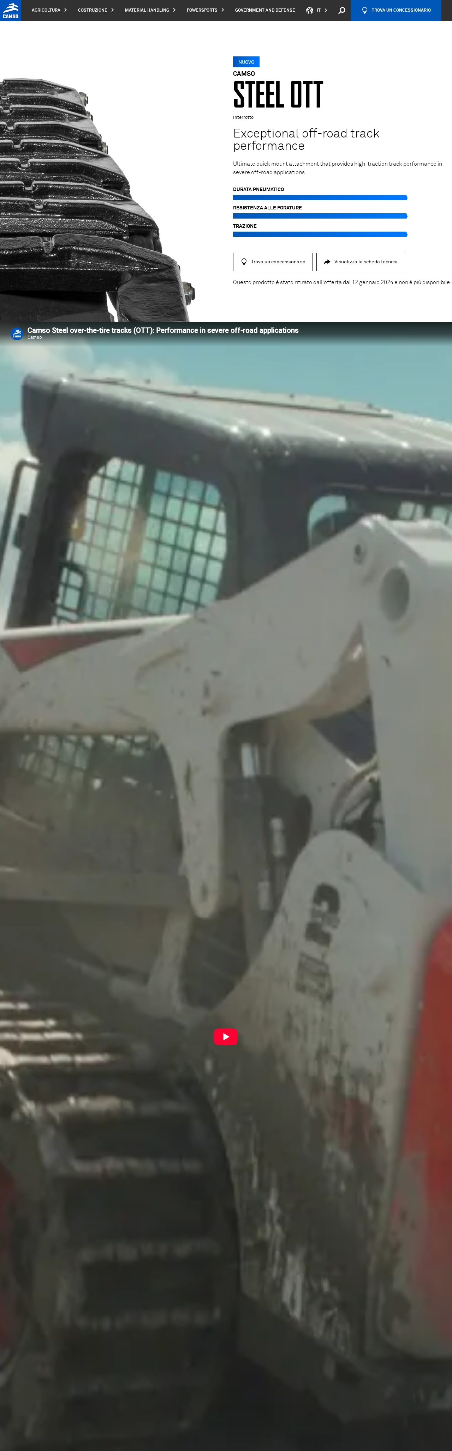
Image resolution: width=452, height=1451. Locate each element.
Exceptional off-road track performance (306, 140)
